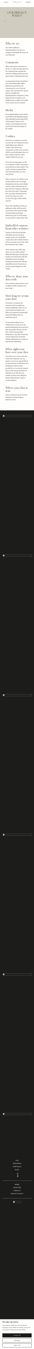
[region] (17, 1334)
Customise (17, 1340)
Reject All (17, 1345)
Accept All (17, 1335)
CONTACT (5, 2)
